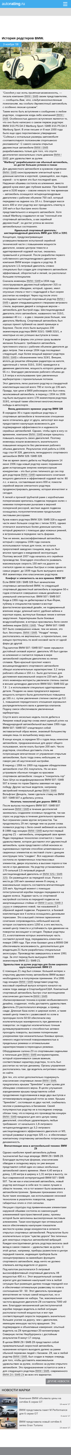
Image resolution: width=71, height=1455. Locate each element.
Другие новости (58, 1381)
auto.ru (13, 3)
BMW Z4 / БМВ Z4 (13, 1374)
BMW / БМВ (31, 96)
